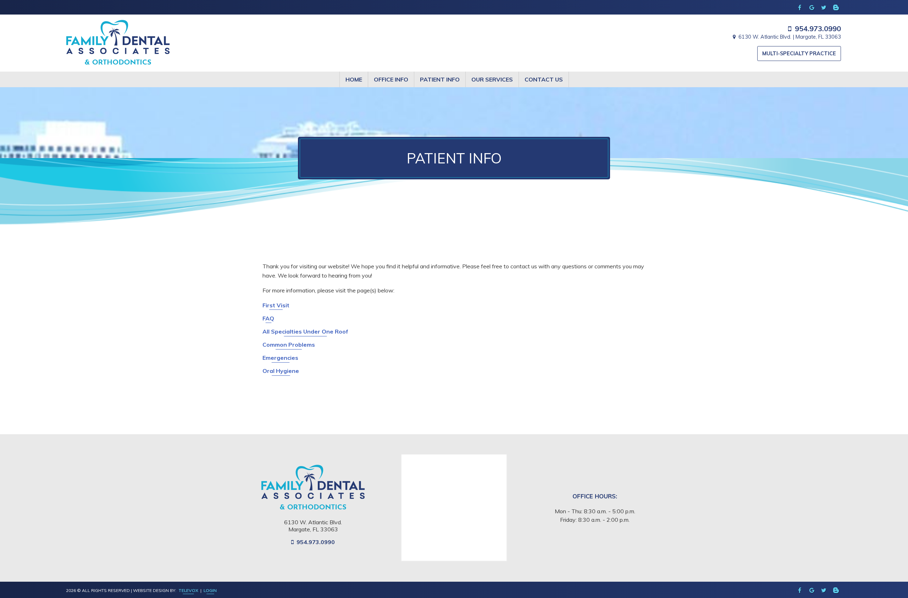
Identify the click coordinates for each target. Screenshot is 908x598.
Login (210, 590)
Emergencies (280, 357)
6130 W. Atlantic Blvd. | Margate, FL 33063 (789, 36)
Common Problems (288, 344)
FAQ (268, 318)
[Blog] (836, 7)
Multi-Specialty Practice (799, 53)
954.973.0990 (818, 28)
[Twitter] (824, 7)
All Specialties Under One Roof (305, 331)
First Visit (275, 305)
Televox (188, 590)
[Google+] (812, 7)
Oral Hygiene (280, 370)
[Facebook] (800, 7)
